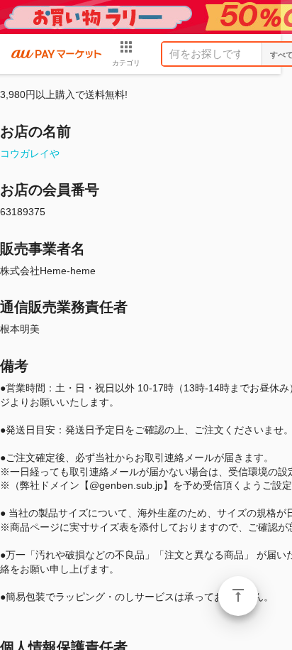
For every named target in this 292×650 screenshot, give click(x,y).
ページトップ (238, 596)
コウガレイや (30, 153)
